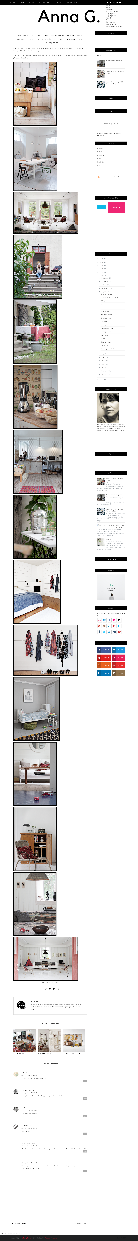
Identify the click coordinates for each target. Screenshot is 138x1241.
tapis (66, 39)
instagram (100, 155)
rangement (32, 39)
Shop (107, 448)
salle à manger (50, 39)
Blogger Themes (51, 1238)
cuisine (61, 35)
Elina (24, 1108)
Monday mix (105, 325)
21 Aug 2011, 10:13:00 (29, 1075)
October (104, 285)
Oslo (102, 304)
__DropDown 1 (111, 13)
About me (109, 7)
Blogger (115, 124)
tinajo (25, 1072)
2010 (102, 379)
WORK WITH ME (112, 11)
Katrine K (104, 321)
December (105, 278)
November (105, 281)
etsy (98, 165)
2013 (102, 269)
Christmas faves (46, 1054)
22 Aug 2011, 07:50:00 (29, 1146)
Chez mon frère (106, 342)
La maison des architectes (109, 297)
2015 (102, 262)
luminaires (21, 39)
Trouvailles (104, 345)
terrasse (72, 39)
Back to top (121, 1238)
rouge (40, 39)
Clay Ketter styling (72, 1054)
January (104, 374)
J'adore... (104, 339)
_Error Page (110, 21)
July (103, 354)
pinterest (100, 158)
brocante (26, 35)
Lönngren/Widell (19, 51)
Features (108, 441)
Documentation (111, 25)
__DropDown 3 (111, 17)
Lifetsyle (118, 441)
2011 (102, 276)
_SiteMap (109, 19)
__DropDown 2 (111, 15)
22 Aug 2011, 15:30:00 (29, 1163)
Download (116, 448)
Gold (102, 308)
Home (108, 5)
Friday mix (104, 301)
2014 (102, 265)
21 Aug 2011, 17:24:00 (29, 1093)
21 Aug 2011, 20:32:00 (29, 1110)
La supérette (105, 311)
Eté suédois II (105, 335)
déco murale (70, 35)
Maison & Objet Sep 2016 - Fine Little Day (115, 83)
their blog (24, 58)
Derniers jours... (106, 294)
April (104, 364)
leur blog (36, 51)
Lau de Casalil (28, 1143)
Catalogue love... (106, 332)
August (104, 292)
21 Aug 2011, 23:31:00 (29, 1128)
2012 (102, 272)
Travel (100, 448)
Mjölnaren (109, 539)
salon (60, 39)
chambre (45, 35)
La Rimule (26, 1125)
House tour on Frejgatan (114, 60)
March (104, 367)
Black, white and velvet (105, 56)
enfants (80, 35)
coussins (53, 35)
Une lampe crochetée (108, 349)
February (105, 371)
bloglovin (100, 162)
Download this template (114, 26)
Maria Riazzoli (29, 1090)
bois (19, 35)
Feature (21, 2)
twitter (99, 152)
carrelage (36, 35)
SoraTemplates (25, 1238)
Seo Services (110, 23)
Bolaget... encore (106, 318)
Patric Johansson (106, 315)
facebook (100, 148)
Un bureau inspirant (107, 328)
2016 (102, 259)
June (103, 357)
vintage (81, 39)
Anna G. (34, 1001)
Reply (85, 1080)
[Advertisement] (112, 233)
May (103, 361)
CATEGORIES (111, 9)
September (105, 288)
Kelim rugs (18, 1054)
